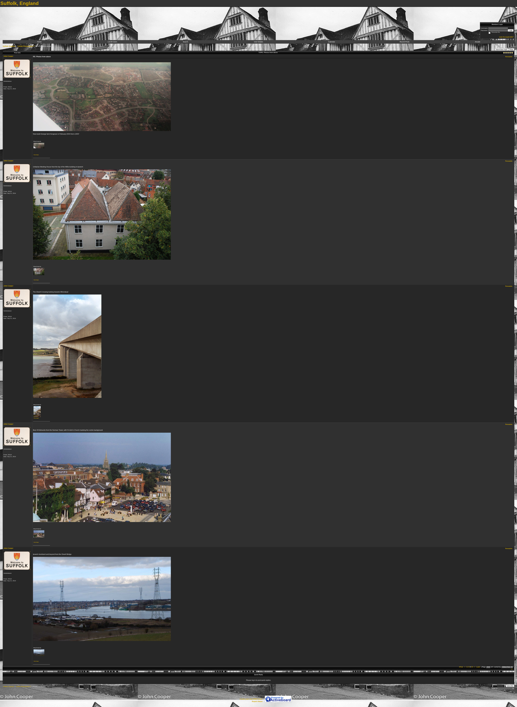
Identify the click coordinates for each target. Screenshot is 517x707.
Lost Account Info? (506, 37)
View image (36, 154)
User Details (258, 42)
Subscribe (510, 686)
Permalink (508, 56)
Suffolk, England (9, 46)
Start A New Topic (501, 49)
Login (510, 30)
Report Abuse (257, 701)
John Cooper (8, 56)
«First (461, 667)
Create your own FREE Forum (251, 699)
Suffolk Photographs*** (26, 46)
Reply (511, 49)
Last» (478, 667)
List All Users (112, 42)
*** (512, 669)
